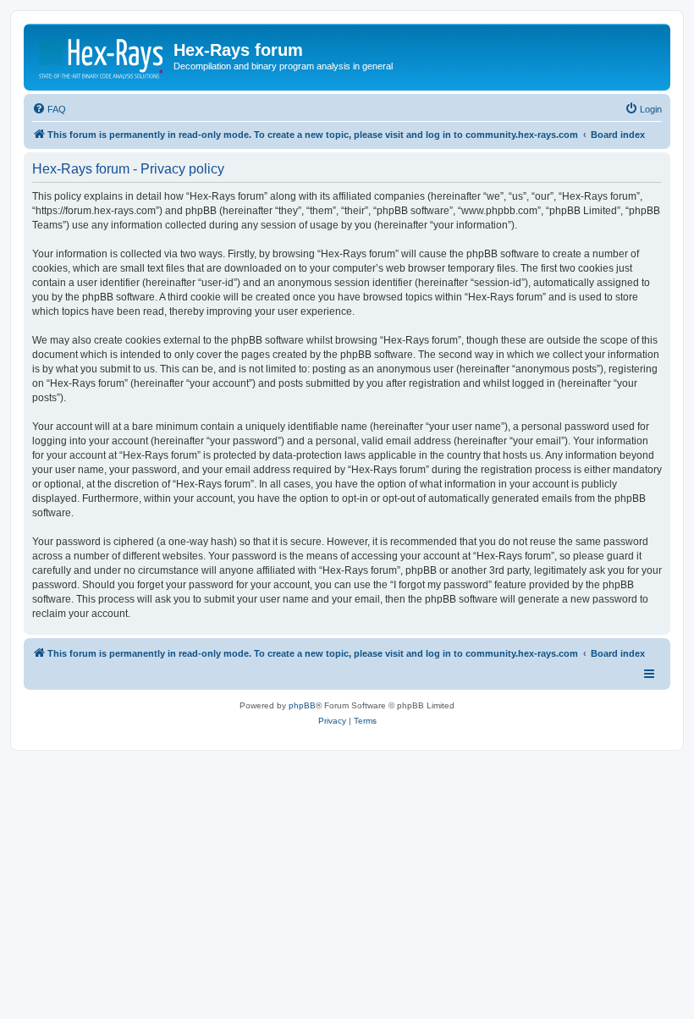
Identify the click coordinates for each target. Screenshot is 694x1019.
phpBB (302, 705)
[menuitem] (49, 109)
